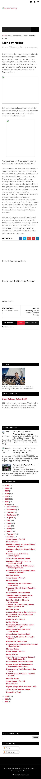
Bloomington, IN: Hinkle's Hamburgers (17, 555)
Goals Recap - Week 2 (15, 652)
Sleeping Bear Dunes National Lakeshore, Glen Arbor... (19, 596)
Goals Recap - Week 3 (15, 619)
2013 (7, 696)
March (10, 531)
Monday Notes (12, 575)
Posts (7, 748)
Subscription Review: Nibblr (18, 634)
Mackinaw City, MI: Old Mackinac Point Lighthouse (20, 567)
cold (9, 36)
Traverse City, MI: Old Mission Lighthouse (19, 584)
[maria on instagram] (31, 2)
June (9, 523)
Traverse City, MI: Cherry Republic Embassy (20, 589)
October (11, 512)
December (11, 507)
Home (4, 36)
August (10, 518)
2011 (7, 702)
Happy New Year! (13, 692)
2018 (7, 494)
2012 (7, 699)
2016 (7, 499)
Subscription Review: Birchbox (19, 662)
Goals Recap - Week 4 (15, 578)
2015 (7, 502)
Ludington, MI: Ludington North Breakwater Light (20, 626)
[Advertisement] (11, 418)
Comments (10, 752)
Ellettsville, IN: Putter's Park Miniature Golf (24, 466)
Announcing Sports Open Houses (21, 612)
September (12, 515)
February (11, 534)
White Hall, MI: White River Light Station (20, 638)
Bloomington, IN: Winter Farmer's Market (20, 675)
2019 (7, 491)
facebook (34, 322)
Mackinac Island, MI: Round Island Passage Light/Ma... (20, 546)
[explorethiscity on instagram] (34, 2)
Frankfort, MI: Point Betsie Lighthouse (17, 601)
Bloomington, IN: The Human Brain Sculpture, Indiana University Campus (24, 450)
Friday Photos (7, 301)
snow (26, 36)
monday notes (18, 36)
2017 (7, 496)
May (9, 526)
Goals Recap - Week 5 (15, 539)
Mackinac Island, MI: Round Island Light (20, 550)
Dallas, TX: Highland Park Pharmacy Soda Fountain (23, 433)
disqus (27, 322)
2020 (7, 488)
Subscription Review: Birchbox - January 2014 (20, 616)
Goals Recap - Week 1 (15, 681)
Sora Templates (25, 771)
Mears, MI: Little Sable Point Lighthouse (18, 631)
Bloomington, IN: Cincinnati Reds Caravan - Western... (20, 571)
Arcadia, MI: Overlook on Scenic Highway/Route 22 (20, 606)
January (10, 537)
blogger (21, 322)
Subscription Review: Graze (18, 558)
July (8, 520)
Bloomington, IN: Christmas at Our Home (21, 670)
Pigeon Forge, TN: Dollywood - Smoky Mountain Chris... (19, 665)
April (9, 529)
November (11, 510)
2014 (7, 504)
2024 (7, 485)
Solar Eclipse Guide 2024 (14, 399)
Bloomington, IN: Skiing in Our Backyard (18, 281)
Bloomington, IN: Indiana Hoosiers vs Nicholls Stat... (22, 645)
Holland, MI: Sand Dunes (16, 642)
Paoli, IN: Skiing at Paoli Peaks (14, 261)
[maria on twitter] (38, 2)
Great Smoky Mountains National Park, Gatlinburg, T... (20, 658)
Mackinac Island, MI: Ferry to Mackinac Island (18, 562)
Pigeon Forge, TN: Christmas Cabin (21, 687)
